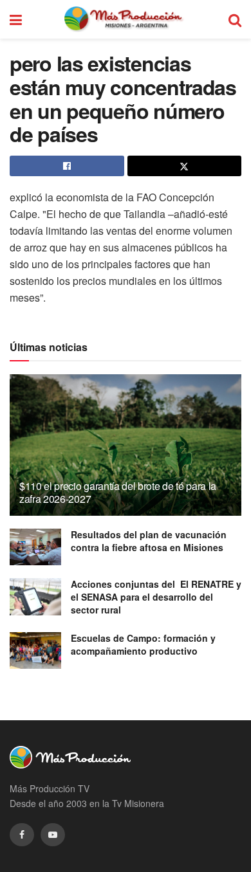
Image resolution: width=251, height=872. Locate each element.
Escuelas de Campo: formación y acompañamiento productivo (143, 644)
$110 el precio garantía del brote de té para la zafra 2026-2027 (117, 492)
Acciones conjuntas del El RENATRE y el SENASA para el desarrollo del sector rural (156, 596)
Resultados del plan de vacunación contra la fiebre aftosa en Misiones (149, 541)
